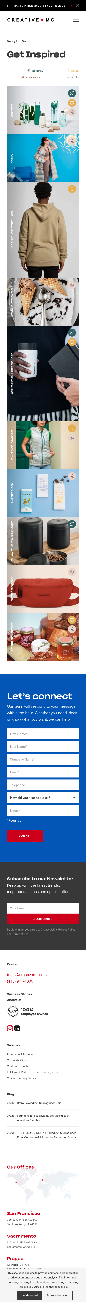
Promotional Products (20, 1054)
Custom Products (17, 1066)
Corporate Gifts (16, 1060)
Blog (10, 1094)
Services (13, 1045)
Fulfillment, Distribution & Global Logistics (32, 1072)
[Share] (17, 1028)
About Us (14, 1000)
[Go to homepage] (30, 20)
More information (57, 1295)
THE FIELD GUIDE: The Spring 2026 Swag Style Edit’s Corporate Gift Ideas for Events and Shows (42, 1135)
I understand (30, 1295)
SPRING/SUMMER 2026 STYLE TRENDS (37, 5)
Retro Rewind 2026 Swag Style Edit (34, 1103)
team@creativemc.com (27, 974)
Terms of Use (20, 934)
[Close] (77, 5)
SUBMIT (24, 836)
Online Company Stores (21, 1078)
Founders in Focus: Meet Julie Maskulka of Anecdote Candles (38, 1118)
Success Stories (19, 994)
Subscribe (43, 919)
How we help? (72, 77)
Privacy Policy (66, 929)
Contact (13, 964)
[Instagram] (10, 1028)
